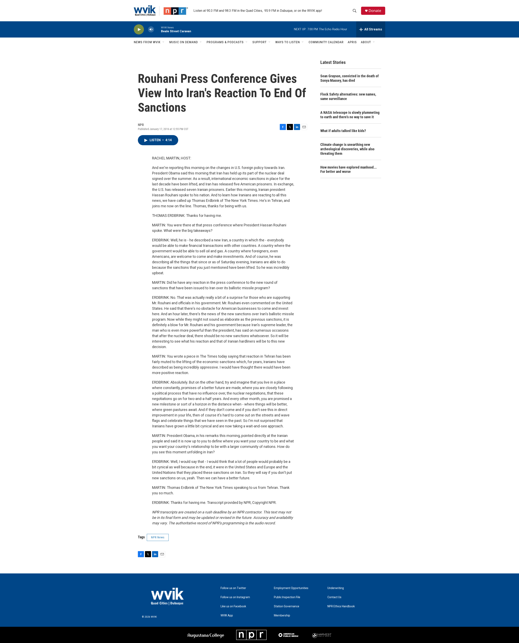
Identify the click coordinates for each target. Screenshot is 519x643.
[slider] (157, 29)
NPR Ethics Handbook (341, 606)
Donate (375, 11)
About (366, 42)
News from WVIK (147, 42)
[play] (139, 29)
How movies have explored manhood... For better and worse (348, 169)
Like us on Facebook (233, 606)
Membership (282, 615)
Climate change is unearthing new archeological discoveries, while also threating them (347, 149)
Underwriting (335, 588)
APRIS (352, 42)
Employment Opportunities (291, 588)
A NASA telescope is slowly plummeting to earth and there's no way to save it (350, 114)
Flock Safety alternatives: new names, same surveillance (348, 96)
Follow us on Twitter (233, 588)
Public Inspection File (287, 597)
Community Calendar (326, 42)
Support (259, 42)
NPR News (157, 537)
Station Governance (286, 606)
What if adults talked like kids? (343, 131)
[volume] (151, 29)
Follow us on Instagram (235, 597)
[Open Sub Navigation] (163, 42)
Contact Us (334, 597)
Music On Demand (183, 42)
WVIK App (227, 615)
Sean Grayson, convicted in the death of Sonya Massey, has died (349, 78)
